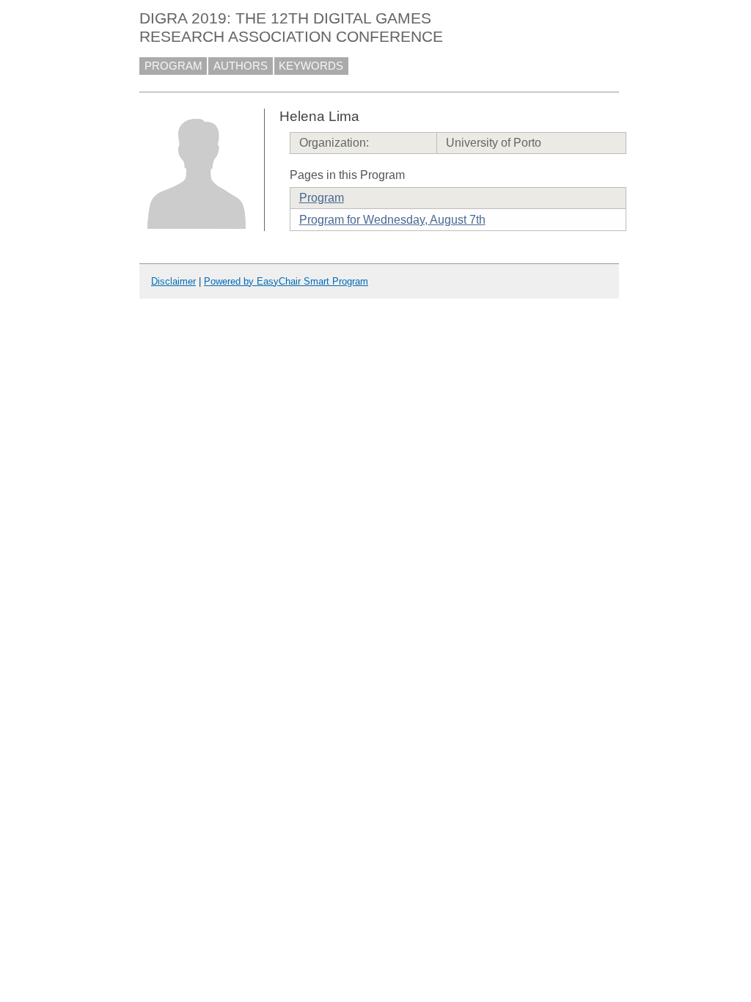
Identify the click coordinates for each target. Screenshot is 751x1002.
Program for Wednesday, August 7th (392, 219)
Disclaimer (173, 281)
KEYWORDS (311, 66)
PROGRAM (173, 66)
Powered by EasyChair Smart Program (286, 281)
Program (321, 197)
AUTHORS (240, 66)
